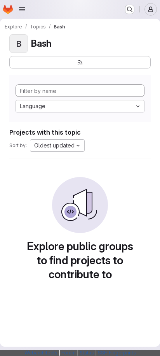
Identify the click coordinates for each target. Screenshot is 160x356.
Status (87, 353)
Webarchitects (40, 353)
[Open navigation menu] (22, 9)
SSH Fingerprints (117, 353)
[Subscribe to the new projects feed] (80, 62)
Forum (68, 353)
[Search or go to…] (129, 9)
